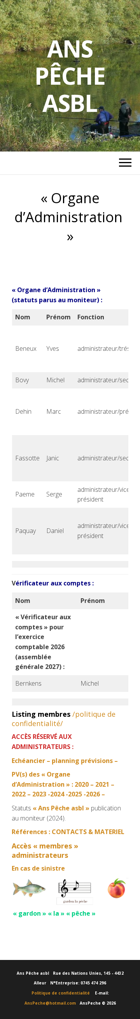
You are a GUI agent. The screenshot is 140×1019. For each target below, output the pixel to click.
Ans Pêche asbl (70, 76)
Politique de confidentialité (63, 993)
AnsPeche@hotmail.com (50, 1003)
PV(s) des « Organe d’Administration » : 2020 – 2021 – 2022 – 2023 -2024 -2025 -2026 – (63, 784)
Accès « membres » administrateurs (45, 850)
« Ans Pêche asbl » (61, 808)
